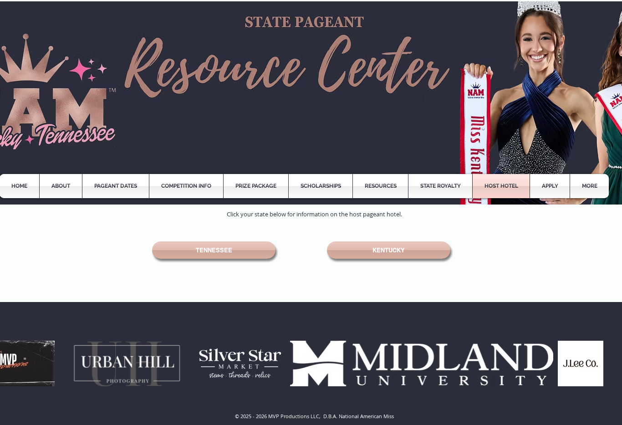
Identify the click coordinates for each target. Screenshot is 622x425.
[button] (380, 186)
